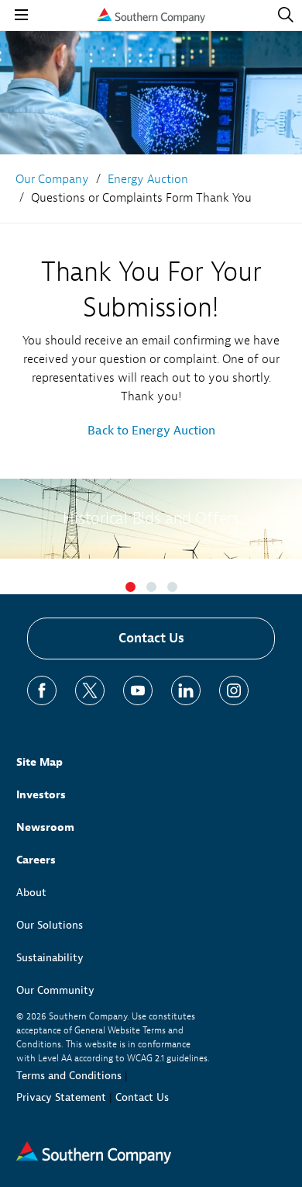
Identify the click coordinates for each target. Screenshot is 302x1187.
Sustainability (50, 957)
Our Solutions (49, 925)
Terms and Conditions (69, 1075)
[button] (130, 587)
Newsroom (45, 827)
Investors (41, 794)
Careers (36, 860)
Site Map (39, 762)
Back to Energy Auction (151, 430)
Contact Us (151, 638)
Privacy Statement (61, 1097)
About (31, 892)
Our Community (55, 990)
